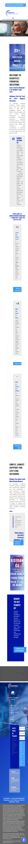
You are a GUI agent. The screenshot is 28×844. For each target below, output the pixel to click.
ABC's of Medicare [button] (18, 289)
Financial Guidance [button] (17, 543)
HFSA (17, 802)
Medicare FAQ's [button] (18, 447)
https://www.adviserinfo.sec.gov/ (10, 828)
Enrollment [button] (19, 363)
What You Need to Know (16, 313)
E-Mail (12, 778)
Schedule (13, 787)
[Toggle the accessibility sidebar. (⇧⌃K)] (23, 839)
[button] (13, 18)
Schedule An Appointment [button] (14, 5)
